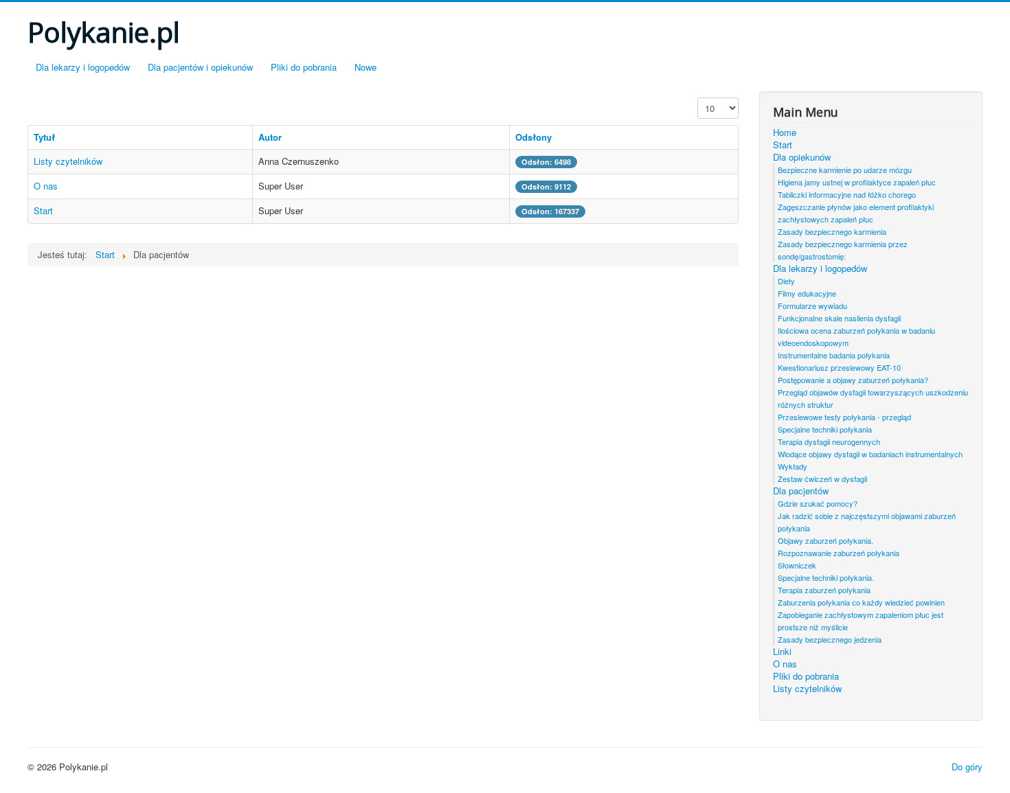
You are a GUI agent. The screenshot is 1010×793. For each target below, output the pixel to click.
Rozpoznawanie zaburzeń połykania (838, 552)
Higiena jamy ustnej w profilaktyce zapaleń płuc (857, 181)
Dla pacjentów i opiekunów (200, 66)
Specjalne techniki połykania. (826, 577)
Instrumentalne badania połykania (834, 354)
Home (784, 132)
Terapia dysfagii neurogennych (829, 441)
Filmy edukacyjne (807, 293)
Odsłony (533, 136)
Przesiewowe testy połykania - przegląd (844, 416)
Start (43, 210)
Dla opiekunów (802, 157)
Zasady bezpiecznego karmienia (832, 231)
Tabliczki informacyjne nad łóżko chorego (847, 194)
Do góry (967, 766)
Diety (786, 280)
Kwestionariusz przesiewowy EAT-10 (839, 367)
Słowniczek (797, 565)
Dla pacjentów (801, 491)
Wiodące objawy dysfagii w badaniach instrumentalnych (870, 453)
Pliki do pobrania (304, 66)
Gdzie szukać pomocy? (817, 503)
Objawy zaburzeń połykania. (825, 540)
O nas (46, 185)
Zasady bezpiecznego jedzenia (830, 639)
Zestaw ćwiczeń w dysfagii (822, 478)
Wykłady (792, 466)
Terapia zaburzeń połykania (824, 589)
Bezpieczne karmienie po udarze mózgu (845, 169)
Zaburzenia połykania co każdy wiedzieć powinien (861, 602)
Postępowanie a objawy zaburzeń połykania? (853, 379)
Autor (270, 136)
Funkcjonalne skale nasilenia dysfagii (839, 317)
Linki (782, 651)
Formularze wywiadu (812, 305)
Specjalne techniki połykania (825, 429)
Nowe (366, 66)
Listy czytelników (68, 161)
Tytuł (44, 136)
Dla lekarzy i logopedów (83, 66)
